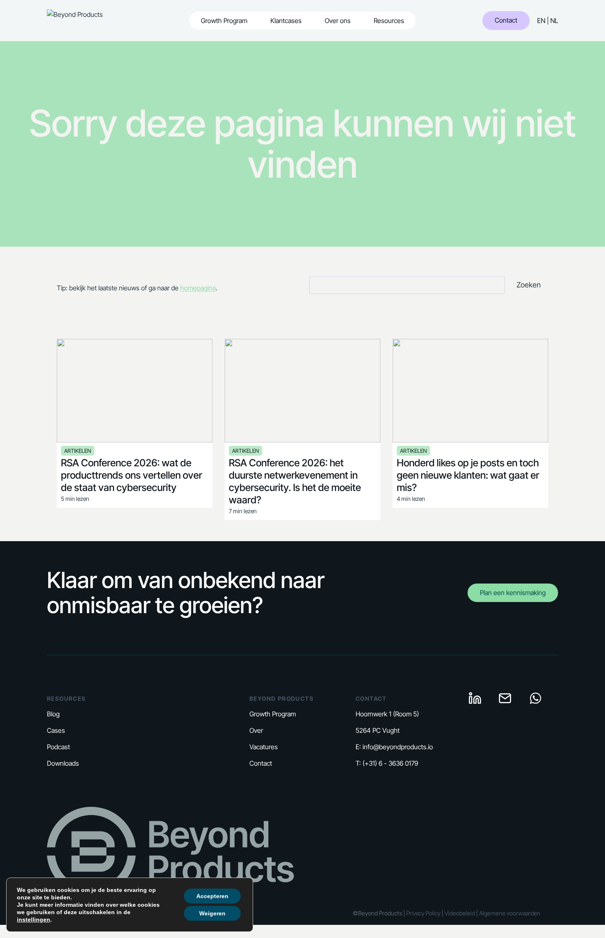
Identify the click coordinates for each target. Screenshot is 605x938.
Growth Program (224, 20)
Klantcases (286, 20)
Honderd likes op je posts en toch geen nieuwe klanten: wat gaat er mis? (468, 475)
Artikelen (77, 450)
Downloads (63, 763)
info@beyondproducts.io (398, 747)
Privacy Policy (423, 913)
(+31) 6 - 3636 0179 (390, 763)
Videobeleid (459, 913)
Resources (389, 20)
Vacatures (263, 747)
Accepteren (212, 896)
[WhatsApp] (535, 698)
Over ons (338, 20)
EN (541, 20)
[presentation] (134, 390)
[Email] (505, 698)
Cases (56, 730)
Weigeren (212, 913)
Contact (506, 20)
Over (256, 730)
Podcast (58, 747)
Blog (53, 714)
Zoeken (529, 284)
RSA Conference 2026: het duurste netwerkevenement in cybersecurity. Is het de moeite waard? (295, 481)
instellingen (33, 919)
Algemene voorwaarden (509, 913)
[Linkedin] (475, 698)
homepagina (198, 288)
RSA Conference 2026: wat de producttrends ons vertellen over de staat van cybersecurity (131, 475)
